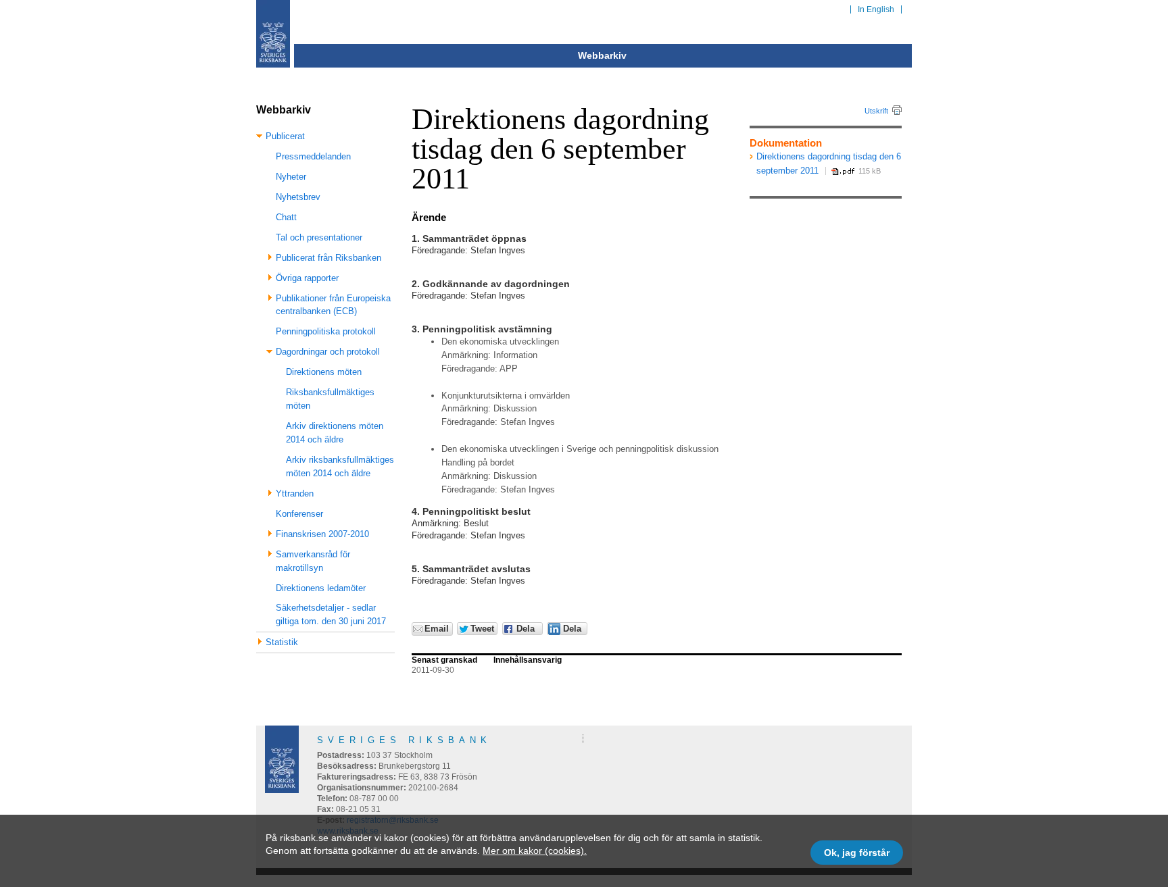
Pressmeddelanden (313, 156)
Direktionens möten (324, 372)
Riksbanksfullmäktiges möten (330, 399)
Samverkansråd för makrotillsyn (313, 561)
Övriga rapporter (307, 278)
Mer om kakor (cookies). (535, 850)
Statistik (282, 642)
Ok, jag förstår (857, 852)
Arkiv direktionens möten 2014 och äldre (334, 433)
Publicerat (285, 136)
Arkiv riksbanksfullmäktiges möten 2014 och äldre (340, 466)
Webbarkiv (602, 55)
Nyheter (291, 177)
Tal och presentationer (319, 237)
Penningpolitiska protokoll (326, 331)
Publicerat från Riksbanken (328, 258)
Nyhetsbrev (298, 197)
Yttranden (295, 493)
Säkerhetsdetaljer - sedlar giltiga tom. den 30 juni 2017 (331, 614)
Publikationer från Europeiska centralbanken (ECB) (333, 305)
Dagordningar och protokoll (328, 352)
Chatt (286, 217)
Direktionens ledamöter (321, 588)
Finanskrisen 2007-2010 (322, 534)
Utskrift (876, 111)
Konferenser (299, 514)
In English (876, 9)
